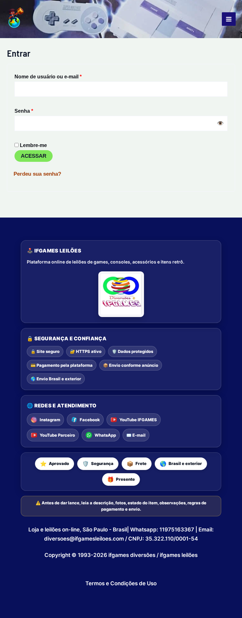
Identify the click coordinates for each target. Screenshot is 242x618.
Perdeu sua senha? (37, 174)
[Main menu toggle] (229, 19)
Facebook (90, 419)
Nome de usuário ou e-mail (61, 75)
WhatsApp (105, 435)
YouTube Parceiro (57, 435)
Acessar (33, 156)
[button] (54, 463)
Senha (37, 110)
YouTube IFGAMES (138, 419)
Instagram (50, 419)
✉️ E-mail (136, 435)
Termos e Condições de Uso (121, 583)
